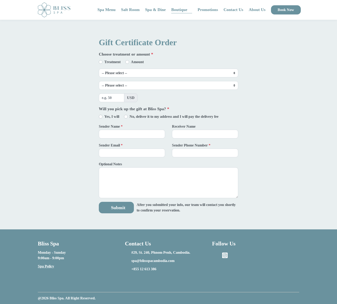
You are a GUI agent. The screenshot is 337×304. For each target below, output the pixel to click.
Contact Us (233, 9)
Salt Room (130, 9)
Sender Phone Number (191, 145)
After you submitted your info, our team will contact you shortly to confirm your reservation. (186, 207)
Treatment (112, 62)
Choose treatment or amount (126, 54)
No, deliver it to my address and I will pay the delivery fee (174, 116)
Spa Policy (46, 266)
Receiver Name (184, 126)
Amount (137, 62)
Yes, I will (111, 116)
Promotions (208, 9)
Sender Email (111, 145)
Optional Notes (111, 164)
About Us (257, 9)
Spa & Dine (155, 9)
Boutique (179, 9)
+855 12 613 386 (143, 269)
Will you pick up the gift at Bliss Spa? (134, 109)
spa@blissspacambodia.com (152, 261)
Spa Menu (106, 9)
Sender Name (111, 126)
